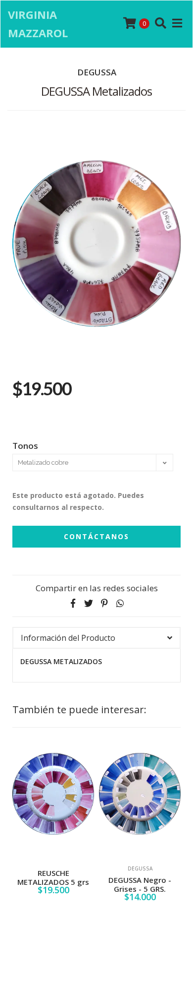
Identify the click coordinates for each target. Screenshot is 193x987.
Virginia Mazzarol (38, 23)
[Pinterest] (104, 603)
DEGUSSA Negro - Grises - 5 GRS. (75, 884)
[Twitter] (88, 603)
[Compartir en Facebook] (73, 603)
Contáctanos (96, 536)
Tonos (25, 445)
